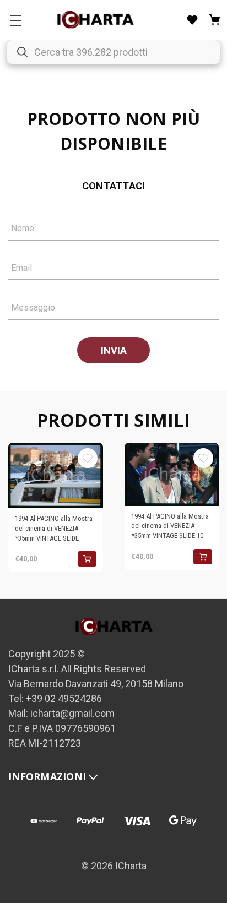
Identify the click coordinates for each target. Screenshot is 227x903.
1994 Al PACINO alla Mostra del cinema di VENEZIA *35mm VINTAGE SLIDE (54, 528)
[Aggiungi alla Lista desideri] (88, 458)
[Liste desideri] (192, 20)
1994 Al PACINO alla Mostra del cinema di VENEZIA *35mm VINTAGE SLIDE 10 (170, 526)
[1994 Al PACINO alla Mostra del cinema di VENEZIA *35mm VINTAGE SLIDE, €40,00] (55, 475)
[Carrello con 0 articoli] (214, 20)
